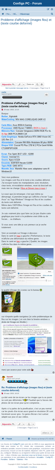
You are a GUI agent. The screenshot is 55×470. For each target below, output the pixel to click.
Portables (4, 459)
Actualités (40, 457)
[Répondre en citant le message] (46, 94)
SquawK (10, 377)
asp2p (4, 92)
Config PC (49, 457)
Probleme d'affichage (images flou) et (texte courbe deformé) (26, 21)
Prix (26, 459)
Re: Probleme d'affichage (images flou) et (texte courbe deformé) (27, 389)
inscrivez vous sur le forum (32, 455)
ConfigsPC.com (18, 444)
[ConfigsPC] (3, 14)
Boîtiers (12, 459)
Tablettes (19, 459)
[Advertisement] (27, 53)
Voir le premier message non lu (16, 88)
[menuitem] (8, 9)
